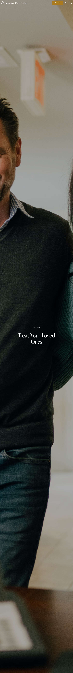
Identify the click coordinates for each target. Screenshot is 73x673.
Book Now (57, 3)
